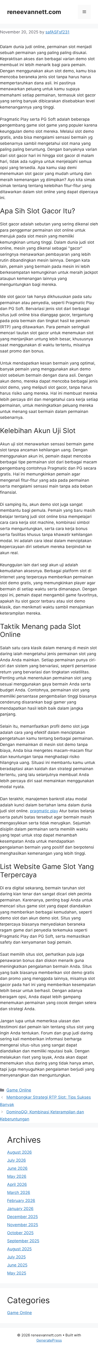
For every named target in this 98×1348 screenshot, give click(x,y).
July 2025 (16, 1257)
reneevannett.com (34, 11)
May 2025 (16, 1273)
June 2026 (17, 1168)
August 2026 (19, 1152)
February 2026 (21, 1200)
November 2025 (22, 1224)
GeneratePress (49, 1340)
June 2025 (17, 1265)
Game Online (18, 1090)
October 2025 (20, 1232)
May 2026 (16, 1176)
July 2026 (16, 1160)
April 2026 (17, 1184)
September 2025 (23, 1240)
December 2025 (22, 1216)
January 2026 (20, 1208)
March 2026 (18, 1192)
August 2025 (19, 1249)
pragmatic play (44, 811)
